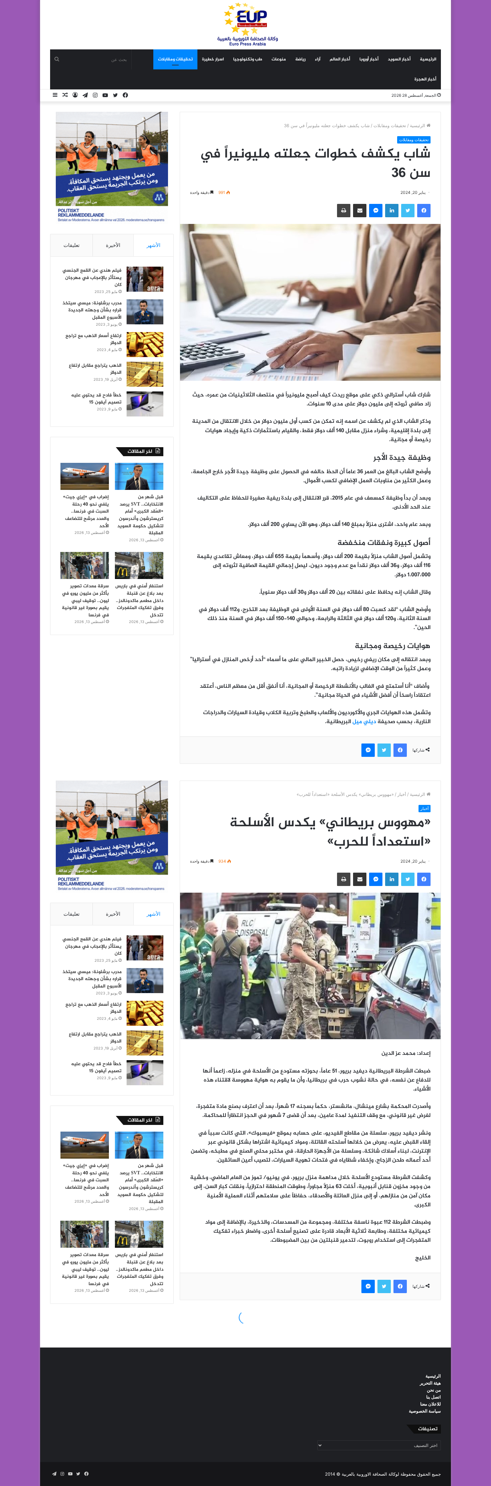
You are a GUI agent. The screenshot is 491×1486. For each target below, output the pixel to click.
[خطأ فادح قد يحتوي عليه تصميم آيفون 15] (145, 403)
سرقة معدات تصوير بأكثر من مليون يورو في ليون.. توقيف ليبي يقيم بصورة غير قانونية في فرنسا (85, 600)
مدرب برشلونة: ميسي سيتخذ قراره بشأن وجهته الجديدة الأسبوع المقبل (92, 310)
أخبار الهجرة (425, 79)
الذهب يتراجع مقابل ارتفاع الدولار (95, 369)
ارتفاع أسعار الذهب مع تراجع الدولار (93, 339)
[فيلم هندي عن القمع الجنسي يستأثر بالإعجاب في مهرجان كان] (145, 279)
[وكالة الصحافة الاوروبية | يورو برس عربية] (245, 24)
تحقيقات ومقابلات (175, 59)
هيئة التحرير (430, 1383)
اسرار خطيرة (213, 59)
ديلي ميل (364, 721)
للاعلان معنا (430, 1404)
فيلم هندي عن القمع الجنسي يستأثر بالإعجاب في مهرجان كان (92, 278)
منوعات (279, 59)
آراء (317, 59)
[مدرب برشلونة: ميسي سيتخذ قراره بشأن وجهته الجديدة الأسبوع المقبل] (145, 311)
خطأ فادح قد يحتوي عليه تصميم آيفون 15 (96, 398)
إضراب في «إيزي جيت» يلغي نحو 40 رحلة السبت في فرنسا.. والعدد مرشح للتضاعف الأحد (86, 511)
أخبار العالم (340, 59)
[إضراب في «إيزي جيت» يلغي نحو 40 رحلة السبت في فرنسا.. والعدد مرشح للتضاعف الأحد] (84, 476)
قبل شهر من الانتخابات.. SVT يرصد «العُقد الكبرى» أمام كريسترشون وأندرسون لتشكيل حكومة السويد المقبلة (140, 515)
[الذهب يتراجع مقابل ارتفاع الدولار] (145, 374)
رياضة (300, 59)
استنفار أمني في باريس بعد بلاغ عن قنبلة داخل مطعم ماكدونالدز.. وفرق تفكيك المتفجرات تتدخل (139, 600)
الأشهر (153, 245)
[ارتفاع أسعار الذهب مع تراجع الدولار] (145, 344)
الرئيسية (428, 59)
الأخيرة (113, 245)
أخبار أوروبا (368, 59)
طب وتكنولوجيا (247, 59)
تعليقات (71, 245)
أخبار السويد (399, 59)
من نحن (434, 1390)
